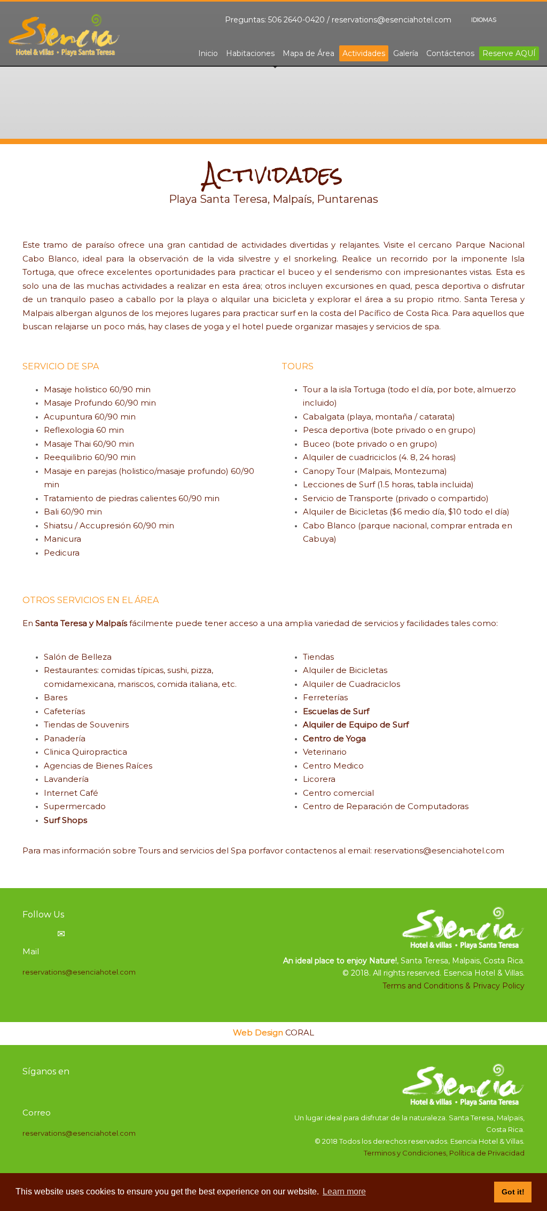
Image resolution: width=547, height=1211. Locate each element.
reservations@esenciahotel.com (391, 20)
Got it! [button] (513, 1192)
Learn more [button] (344, 1191)
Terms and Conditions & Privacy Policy (453, 986)
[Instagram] (531, 20)
